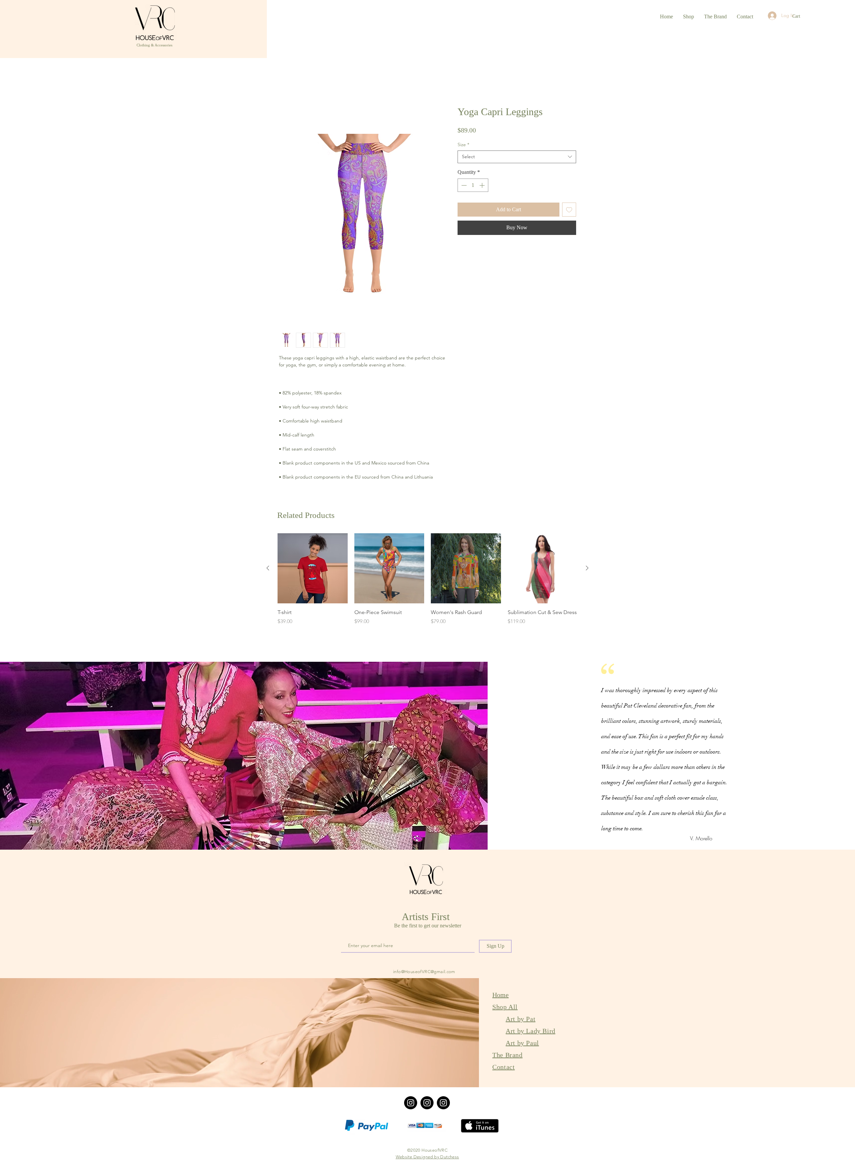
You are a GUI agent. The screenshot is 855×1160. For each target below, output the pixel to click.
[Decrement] (463, 186)
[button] (800, 16)
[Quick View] (313, 569)
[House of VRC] (410, 1103)
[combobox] (517, 158)
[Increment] (482, 186)
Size (463, 145)
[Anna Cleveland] (443, 1103)
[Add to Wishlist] (569, 211)
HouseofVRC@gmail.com (429, 972)
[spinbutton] (473, 186)
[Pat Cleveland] (427, 1103)
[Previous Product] (268, 569)
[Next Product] (587, 569)
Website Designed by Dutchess (427, 1157)
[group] (427, 584)
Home (286, 82)
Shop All (505, 1007)
